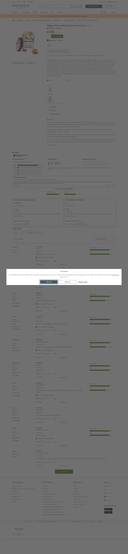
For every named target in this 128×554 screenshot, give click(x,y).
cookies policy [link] (115, 275)
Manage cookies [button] (82, 282)
